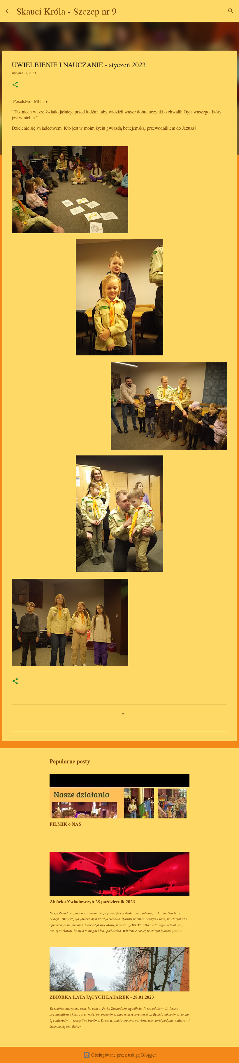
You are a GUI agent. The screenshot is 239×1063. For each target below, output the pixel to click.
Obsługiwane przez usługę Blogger (123, 1055)
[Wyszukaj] (124, 11)
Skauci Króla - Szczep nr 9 (66, 11)
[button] (15, 85)
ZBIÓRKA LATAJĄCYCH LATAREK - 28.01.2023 (102, 996)
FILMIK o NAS (65, 823)
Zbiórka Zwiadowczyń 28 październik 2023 (92, 901)
